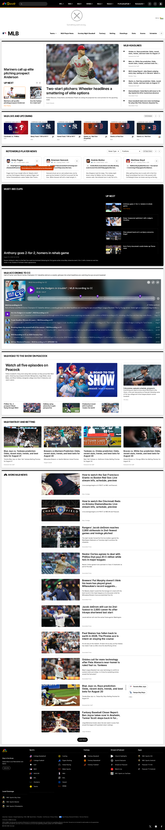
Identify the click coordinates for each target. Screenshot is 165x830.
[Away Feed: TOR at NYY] (43, 127)
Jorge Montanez (86, 731)
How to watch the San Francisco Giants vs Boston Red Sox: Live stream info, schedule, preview (100, 477)
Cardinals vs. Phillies (11, 136)
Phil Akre (125, 399)
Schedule (153, 33)
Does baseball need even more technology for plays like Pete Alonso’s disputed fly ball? (144, 102)
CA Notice (76, 817)
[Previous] (37, 83)
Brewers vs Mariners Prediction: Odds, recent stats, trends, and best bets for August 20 (62, 453)
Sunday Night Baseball (86, 33)
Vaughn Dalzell (48, 462)
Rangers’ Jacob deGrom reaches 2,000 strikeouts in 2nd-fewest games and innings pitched (100, 530)
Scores (142, 33)
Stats (134, 33)
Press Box (39, 817)
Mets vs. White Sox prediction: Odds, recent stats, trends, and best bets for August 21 (143, 62)
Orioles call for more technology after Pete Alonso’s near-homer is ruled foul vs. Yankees (101, 662)
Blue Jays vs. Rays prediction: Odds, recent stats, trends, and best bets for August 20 (102, 688)
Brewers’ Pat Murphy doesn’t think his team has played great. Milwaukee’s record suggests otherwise (101, 583)
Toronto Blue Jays (139, 686)
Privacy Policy (54, 817)
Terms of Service (84, 817)
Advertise (4, 817)
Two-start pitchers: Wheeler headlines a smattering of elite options (79, 90)
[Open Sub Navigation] (63, 3)
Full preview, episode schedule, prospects (139, 388)
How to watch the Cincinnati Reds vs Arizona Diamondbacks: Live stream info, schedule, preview (101, 504)
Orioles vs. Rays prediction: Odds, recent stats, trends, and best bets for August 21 (144, 52)
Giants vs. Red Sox (144, 136)
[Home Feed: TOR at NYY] (69, 127)
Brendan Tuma (132, 76)
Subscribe (6, 768)
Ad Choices (46, 817)
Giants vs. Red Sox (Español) (91, 137)
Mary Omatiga (86, 494)
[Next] (40, 83)
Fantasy (102, 33)
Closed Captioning (18, 817)
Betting (112, 33)
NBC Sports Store (31, 817)
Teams (52, 33)
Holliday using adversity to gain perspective (49, 406)
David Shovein (50, 103)
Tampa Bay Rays (139, 692)
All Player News (147, 151)
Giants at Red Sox (116, 136)
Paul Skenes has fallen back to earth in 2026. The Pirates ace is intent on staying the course (100, 636)
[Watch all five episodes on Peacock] (87, 380)
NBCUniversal (12, 819)
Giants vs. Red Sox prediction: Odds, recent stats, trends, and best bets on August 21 (145, 82)
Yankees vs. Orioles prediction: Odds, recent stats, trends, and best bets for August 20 (102, 453)
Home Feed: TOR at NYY (66, 136)
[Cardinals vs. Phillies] (16, 127)
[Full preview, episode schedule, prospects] (142, 375)
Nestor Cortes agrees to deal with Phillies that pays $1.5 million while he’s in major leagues (101, 557)
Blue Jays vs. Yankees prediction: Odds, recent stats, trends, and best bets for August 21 (21, 453)
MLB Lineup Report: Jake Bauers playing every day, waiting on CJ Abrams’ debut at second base (144, 72)
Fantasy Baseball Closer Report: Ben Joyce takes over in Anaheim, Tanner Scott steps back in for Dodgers (101, 715)
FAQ (25, 817)
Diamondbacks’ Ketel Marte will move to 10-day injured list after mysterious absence (145, 92)
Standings (123, 33)
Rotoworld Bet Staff (134, 56)
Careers (11, 817)
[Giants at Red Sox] (122, 127)
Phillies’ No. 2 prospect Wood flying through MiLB (11, 406)
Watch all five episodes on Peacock (27, 367)
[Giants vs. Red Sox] (149, 127)
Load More (82, 740)
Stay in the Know (7, 758)
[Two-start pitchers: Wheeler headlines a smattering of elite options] (82, 64)
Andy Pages (17, 160)
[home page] (9, 4)
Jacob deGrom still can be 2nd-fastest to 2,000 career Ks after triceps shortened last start (100, 609)
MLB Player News (67, 33)
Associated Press (133, 95)
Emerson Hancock (59, 160)
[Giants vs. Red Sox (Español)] (96, 127)
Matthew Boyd (138, 160)
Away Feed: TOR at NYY (39, 136)
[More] (150, 4)
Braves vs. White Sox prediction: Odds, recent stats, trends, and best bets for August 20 (141, 453)
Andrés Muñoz (98, 160)
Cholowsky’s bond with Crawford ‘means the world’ (89, 406)
